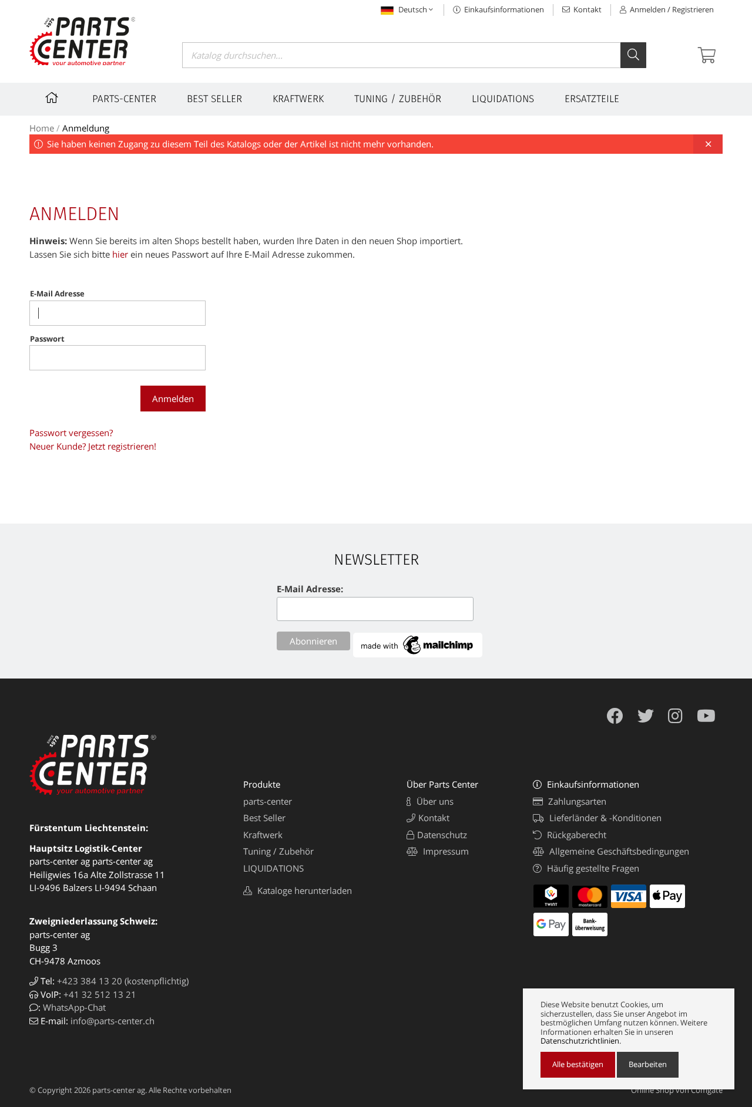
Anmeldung (85, 128)
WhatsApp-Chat (74, 1007)
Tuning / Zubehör (397, 99)
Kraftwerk (298, 99)
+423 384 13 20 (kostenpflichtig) (123, 981)
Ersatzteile (592, 99)
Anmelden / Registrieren (671, 9)
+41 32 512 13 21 (99, 994)
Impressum (445, 851)
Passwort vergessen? (71, 432)
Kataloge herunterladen (303, 890)
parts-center (124, 99)
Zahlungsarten (576, 801)
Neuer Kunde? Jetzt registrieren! (92, 446)
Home (41, 128)
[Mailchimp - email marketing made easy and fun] (417, 654)
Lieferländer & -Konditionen (604, 818)
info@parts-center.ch (112, 1021)
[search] (633, 55)
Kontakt (587, 9)
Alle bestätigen (577, 1064)
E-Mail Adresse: (310, 589)
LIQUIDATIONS (503, 99)
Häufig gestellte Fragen (592, 868)
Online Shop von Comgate (677, 1090)
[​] (53, 99)
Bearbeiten (648, 1064)
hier (120, 254)
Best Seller (214, 99)
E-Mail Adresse (57, 293)
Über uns (434, 801)
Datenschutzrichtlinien (579, 1041)
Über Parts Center (442, 784)
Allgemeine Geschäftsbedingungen (618, 851)
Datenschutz (442, 835)
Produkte (261, 784)
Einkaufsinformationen (503, 9)
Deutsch (413, 9)
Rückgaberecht (575, 835)
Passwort (47, 338)
